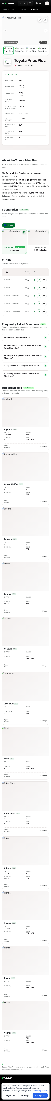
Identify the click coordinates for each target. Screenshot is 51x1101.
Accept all (40, 1095)
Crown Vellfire (11, 484)
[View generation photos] (24, 232)
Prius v (7, 868)
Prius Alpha (9, 813)
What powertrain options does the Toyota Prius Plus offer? (25, 346)
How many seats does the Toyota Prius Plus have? (25, 375)
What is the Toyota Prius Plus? (25, 337)
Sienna (7, 923)
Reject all (10, 1095)
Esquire (8, 539)
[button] (39, 3)
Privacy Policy (41, 1090)
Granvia (8, 649)
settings (25, 1095)
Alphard (8, 429)
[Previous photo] (5, 31)
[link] (34, 10)
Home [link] (4, 10)
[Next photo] (46, 31)
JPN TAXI (8, 704)
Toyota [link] (23, 10)
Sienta (7, 978)
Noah (6, 758)
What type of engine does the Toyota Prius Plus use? (25, 356)
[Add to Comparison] (40, 20)
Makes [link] (13, 10)
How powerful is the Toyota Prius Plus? (25, 365)
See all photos (12, 42)
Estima (7, 594)
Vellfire (7, 1033)
